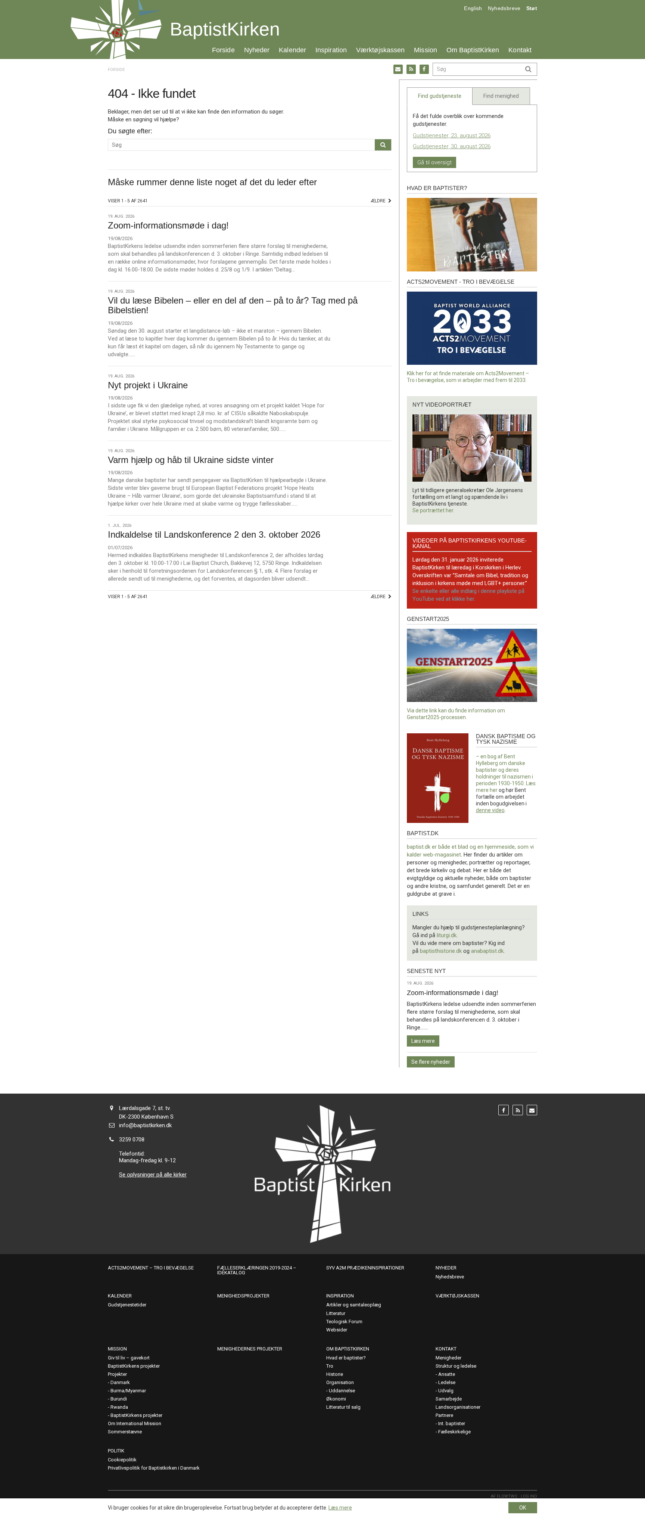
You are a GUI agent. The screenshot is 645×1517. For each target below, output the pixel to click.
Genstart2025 (428, 619)
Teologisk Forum (344, 1321)
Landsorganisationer (458, 1407)
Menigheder (448, 1358)
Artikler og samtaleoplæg (353, 1305)
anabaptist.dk (487, 951)
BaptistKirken (225, 29)
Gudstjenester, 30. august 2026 (451, 146)
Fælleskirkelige (454, 1431)
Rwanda (119, 1407)
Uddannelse (342, 1390)
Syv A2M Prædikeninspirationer (365, 1268)
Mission (425, 50)
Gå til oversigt (434, 162)
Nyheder (257, 50)
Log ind (529, 1496)
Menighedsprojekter (243, 1296)
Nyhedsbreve (504, 8)
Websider (336, 1330)
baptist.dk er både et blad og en (446, 846)
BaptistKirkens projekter (134, 1366)
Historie (334, 1374)
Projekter (117, 1374)
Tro (329, 1366)
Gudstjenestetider (127, 1305)
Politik (116, 1451)
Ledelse (446, 1382)
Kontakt (520, 50)
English (473, 8)
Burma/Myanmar (128, 1390)
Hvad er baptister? (437, 188)
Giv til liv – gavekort (129, 1358)
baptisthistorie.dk (441, 951)
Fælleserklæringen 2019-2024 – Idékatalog (256, 1270)
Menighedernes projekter (249, 1349)
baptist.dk (423, 833)
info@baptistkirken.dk (145, 1125)
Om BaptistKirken (472, 50)
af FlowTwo (504, 1496)
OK (522, 1508)
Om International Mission (134, 1423)
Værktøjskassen (380, 50)
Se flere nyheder (430, 1062)
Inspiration (331, 50)
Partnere (444, 1415)
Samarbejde (449, 1399)
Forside (223, 50)
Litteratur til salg (343, 1407)
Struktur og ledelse (456, 1366)
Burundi (118, 1399)
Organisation (340, 1382)
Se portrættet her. (433, 510)
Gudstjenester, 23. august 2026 (451, 135)
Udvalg (446, 1390)
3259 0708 (131, 1139)
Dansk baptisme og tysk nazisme (506, 739)
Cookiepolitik (122, 1459)
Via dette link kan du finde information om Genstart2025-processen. (456, 714)
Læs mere (423, 1041)
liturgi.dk (447, 935)
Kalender (292, 50)
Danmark (120, 1382)
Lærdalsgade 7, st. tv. (145, 1108)
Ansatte (446, 1374)
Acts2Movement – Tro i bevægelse (151, 1268)
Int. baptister (451, 1423)
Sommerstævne (125, 1431)
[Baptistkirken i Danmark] (116, 29)
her (494, 790)
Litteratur (335, 1313)
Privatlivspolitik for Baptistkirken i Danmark (154, 1468)
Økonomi (336, 1399)
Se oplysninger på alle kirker (153, 1174)
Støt (531, 8)
